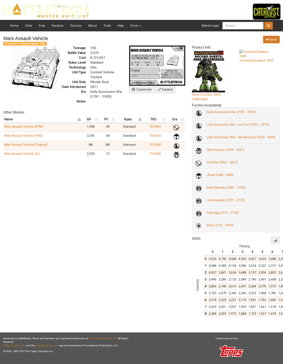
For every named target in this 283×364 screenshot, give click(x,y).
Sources (76, 25)
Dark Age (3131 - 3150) (223, 212)
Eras (42, 25)
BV (89, 119)
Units (28, 25)
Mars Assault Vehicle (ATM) (23, 126)
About (92, 25)
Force (134, 25)
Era (174, 119)
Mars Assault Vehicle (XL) (22, 153)
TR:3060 (155, 126)
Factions (57, 25)
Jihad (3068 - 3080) (220, 175)
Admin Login (210, 25)
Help (121, 25)
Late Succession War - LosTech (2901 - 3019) (238, 124)
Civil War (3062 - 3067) (222, 162)
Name (8, 119)
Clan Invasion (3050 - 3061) (225, 150)
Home (14, 25)
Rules (128, 119)
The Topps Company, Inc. (103, 338)
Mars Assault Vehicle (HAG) (23, 135)
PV (106, 119)
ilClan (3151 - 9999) (220, 225)
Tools (107, 25)
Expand (166, 89)
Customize (143, 89)
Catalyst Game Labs (14, 345)
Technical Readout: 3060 (256, 60)
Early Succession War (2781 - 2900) (231, 112)
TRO (153, 119)
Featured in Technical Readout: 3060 (26, 43)
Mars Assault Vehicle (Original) (25, 144)
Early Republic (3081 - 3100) (226, 187)
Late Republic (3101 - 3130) (226, 200)
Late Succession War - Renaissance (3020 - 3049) (241, 137)
